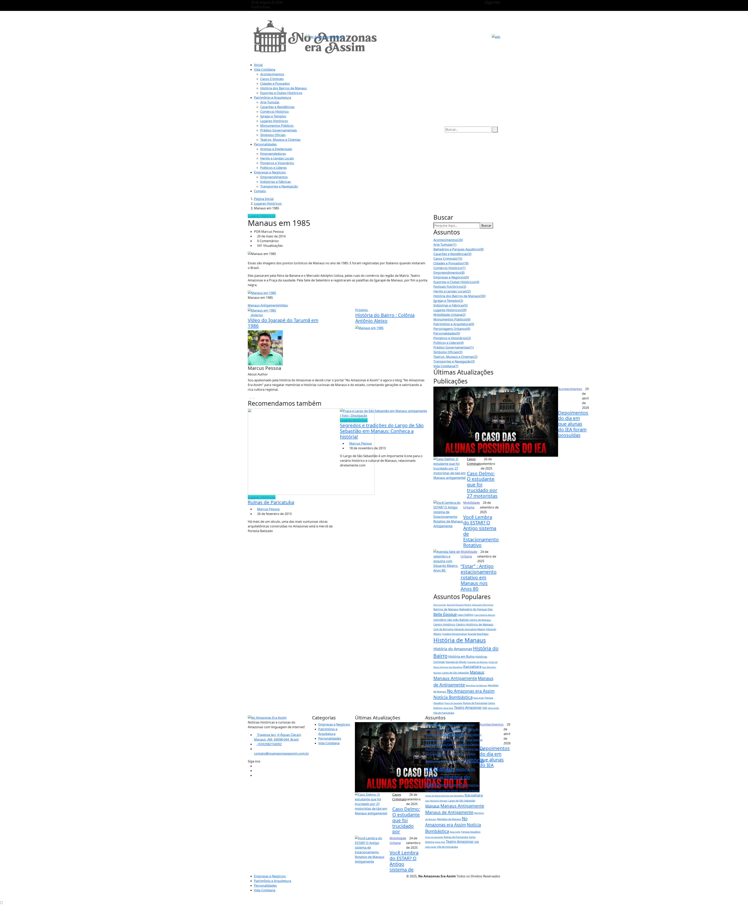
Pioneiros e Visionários (277, 163)
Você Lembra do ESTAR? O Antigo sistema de (404, 860)
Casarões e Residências (277, 107)
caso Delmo (465, 615)
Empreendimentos (274, 177)
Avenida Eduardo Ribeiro (459, 605)
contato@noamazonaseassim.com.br (281, 753)
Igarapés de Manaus (477, 662)
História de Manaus (459, 640)
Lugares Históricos (274, 121)
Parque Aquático (470, 832)
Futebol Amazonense (454, 634)
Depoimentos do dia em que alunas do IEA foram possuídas (573, 423)
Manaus (477, 672)
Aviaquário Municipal (482, 605)
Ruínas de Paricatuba (271, 502)
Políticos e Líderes (273, 168)
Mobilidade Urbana (449, 315)
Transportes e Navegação (279, 186)
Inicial (258, 65)
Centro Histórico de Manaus (474, 624)
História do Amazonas (452, 648)
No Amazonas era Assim (471, 691)
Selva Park (448, 708)
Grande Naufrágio (478, 634)
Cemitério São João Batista (451, 620)
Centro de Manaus (480, 620)
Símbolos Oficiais (273, 135)
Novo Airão (478, 698)
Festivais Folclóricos (449, 287)
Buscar (486, 225)
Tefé (484, 708)
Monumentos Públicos (277, 125)
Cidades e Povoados (275, 83)
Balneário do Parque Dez (476, 609)
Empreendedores (273, 154)
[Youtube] (255, 397)
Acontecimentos (272, 74)
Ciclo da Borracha (443, 629)
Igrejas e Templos (273, 116)
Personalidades (265, 144)
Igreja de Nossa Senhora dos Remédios (444, 795)
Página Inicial (263, 199)
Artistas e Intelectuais (276, 149)
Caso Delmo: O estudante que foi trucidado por (406, 820)
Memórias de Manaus (476, 685)
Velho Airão (493, 708)
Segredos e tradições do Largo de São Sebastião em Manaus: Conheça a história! (382, 431)
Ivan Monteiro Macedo (436, 800)
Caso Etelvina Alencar (484, 615)
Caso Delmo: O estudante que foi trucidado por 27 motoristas (482, 484)
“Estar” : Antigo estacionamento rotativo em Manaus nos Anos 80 (479, 577)
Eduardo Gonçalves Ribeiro (469, 629)
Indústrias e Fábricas (275, 182)
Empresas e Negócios (270, 172)
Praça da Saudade (453, 703)
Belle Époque (445, 614)
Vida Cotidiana (264, 69)
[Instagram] (252, 397)
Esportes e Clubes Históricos (281, 93)
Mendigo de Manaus (449, 819)
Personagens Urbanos (451, 329)
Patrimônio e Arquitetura (272, 97)
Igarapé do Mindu (456, 662)
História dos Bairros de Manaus (283, 88)
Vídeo (284, 305)
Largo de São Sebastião (455, 672)
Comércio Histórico (274, 111)
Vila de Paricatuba (443, 713)
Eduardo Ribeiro (456, 754)
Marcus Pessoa (268, 509)
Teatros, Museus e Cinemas (280, 139)
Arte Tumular (270, 102)
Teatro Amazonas (468, 707)
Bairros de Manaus (446, 609)
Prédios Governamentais (278, 130)
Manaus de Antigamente (449, 812)
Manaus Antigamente (264, 305)
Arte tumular (439, 605)
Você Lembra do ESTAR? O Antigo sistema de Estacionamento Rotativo (481, 531)
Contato (260, 191)
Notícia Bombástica (453, 697)
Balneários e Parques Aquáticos (458, 249)
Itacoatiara (472, 666)
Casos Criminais (272, 79)
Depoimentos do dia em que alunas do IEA (495, 756)
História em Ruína (461, 656)
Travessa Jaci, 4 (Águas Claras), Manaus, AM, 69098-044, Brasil (278, 737)
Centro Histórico (444, 624)
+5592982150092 (269, 744)
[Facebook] (249, 397)
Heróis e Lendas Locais (277, 158)
